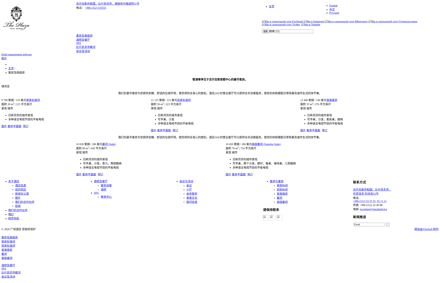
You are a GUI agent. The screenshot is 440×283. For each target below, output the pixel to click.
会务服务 (191, 193)
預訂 (11, 214)
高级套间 (282, 202)
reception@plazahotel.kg (373, 209)
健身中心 (106, 196)
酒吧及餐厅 (83, 39)
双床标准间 (184, 100)
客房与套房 (277, 181)
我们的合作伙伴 (24, 202)
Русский (334, 12)
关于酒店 (13, 181)
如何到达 (20, 189)
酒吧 (103, 189)
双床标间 (282, 189)
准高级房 (331, 100)
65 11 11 (382, 201)
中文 (332, 9)
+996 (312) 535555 (95, 7)
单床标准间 (33, 100)
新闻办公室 (22, 193)
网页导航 (13, 218)
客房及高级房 (84, 35)
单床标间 (282, 185)
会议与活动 (186, 181)
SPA (78, 43)
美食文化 (191, 197)
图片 (4, 126)
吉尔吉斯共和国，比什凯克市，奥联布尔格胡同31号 (107, 3)
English (333, 5)
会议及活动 (83, 51)
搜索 (265, 31)
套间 (279, 197)
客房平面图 (14, 126)
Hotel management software (16, 54)
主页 (271, 6)
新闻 (18, 206)
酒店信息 (20, 185)
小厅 (189, 189)
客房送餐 (106, 185)
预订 (26, 126)
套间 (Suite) (109, 144)
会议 (189, 185)
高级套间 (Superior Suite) (266, 144)
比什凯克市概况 (85, 47)
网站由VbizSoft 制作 (426, 229)
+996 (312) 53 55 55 (364, 201)
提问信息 (191, 202)
